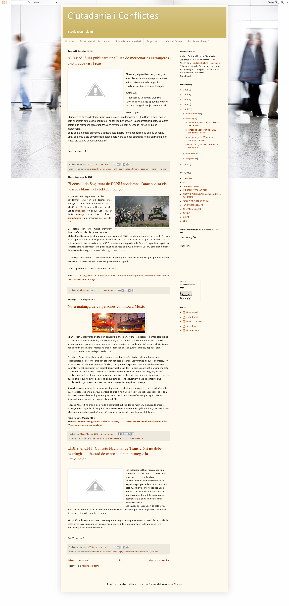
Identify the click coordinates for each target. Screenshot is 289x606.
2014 (185, 99)
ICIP (184, 182)
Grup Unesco (154, 41)
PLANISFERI (188, 178)
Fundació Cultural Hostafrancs (206, 63)
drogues (109, 439)
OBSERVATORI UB (191, 186)
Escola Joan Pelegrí (198, 41)
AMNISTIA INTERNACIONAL (195, 190)
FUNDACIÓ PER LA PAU (193, 205)
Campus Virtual (174, 41)
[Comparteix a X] (121, 164)
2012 (185, 109)
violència (164, 169)
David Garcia (192, 317)
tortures (155, 169)
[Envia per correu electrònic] (114, 164)
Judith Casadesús (194, 321)
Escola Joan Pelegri (114, 169)
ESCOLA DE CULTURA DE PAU (196, 201)
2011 (185, 164)
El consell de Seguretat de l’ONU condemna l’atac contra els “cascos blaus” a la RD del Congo (117, 186)
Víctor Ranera (192, 330)
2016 (185, 90)
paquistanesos (75, 218)
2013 (185, 104)
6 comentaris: (102, 165)
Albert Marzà (192, 312)
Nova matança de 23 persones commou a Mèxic (106, 306)
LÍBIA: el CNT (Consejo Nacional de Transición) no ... (201, 146)
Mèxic (116, 439)
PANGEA (186, 213)
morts (122, 439)
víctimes (130, 439)
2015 (185, 94)
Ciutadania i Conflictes (113, 16)
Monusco (80, 211)
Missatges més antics (159, 560)
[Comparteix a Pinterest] (127, 164)
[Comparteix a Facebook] (124, 164)
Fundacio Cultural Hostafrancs (137, 169)
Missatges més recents (79, 560)
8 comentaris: (107, 434)
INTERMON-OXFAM (192, 209)
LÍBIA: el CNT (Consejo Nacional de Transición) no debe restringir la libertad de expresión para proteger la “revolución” (115, 453)
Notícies (69, 41)
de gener (190, 158)
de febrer (191, 154)
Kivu (105, 218)
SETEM (186, 217)
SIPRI (185, 221)
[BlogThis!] (118, 164)
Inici (119, 560)
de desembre (192, 114)
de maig (190, 118)
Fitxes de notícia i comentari (95, 41)
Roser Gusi (191, 326)
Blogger (178, 584)
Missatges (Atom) (90, 566)
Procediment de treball (128, 41)
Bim (150, 584)
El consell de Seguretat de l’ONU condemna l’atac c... (200, 131)
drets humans (98, 169)
